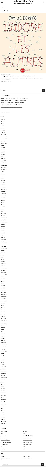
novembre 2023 (4, 191)
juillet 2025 (3, 147)
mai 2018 (2, 333)
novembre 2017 (4, 347)
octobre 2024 (3, 167)
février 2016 (3, 393)
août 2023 (3, 198)
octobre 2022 (3, 220)
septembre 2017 (4, 351)
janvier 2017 (3, 368)
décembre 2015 (4, 397)
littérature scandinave (27, 444)
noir (1, 446)
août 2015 (3, 406)
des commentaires (5, 458)
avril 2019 (3, 312)
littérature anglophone (5, 440)
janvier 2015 (3, 421)
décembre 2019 (4, 294)
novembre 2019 (4, 296)
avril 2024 (3, 180)
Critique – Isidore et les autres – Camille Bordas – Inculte (18, 76)
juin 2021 (2, 255)
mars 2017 (3, 364)
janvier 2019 (3, 318)
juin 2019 (2, 307)
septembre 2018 (4, 325)
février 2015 (3, 419)
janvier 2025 (3, 160)
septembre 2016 (4, 377)
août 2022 (3, 224)
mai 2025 (2, 152)
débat (2, 433)
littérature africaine (26, 438)
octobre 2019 (3, 298)
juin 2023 (2, 202)
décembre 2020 (4, 268)
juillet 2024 (3, 174)
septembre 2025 (4, 143)
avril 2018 (3, 336)
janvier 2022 (3, 239)
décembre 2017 (4, 344)
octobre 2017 (3, 349)
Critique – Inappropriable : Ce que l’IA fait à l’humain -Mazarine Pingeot (14, 98)
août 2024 (3, 171)
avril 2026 (3, 127)
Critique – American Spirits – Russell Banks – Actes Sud (11, 107)
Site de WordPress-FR (27, 458)
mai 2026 (2, 125)
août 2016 (3, 379)
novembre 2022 (4, 217)
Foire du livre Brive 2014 (27, 435)
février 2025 (3, 158)
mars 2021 (3, 261)
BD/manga (25, 431)
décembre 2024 (4, 163)
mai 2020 (2, 283)
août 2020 (3, 276)
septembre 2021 (4, 248)
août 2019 (3, 303)
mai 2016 (2, 386)
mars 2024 (3, 182)
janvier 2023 (3, 213)
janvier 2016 (3, 395)
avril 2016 (3, 388)
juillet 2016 (3, 382)
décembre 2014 (4, 423)
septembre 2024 (4, 169)
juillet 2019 (3, 305)
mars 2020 (3, 287)
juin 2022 (2, 228)
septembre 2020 (4, 274)
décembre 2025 (4, 136)
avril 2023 (3, 206)
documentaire (3, 435)
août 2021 (3, 250)
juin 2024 (2, 176)
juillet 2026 (3, 121)
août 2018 (3, 327)
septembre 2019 (4, 301)
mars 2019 (3, 314)
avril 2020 (3, 285)
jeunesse (2, 438)
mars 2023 (3, 209)
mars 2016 (3, 390)
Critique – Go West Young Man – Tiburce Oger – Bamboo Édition (13, 100)
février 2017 (3, 366)
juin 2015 (2, 410)
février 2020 (3, 290)
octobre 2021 (3, 246)
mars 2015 (3, 417)
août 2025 (3, 145)
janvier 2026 (3, 134)
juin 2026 (2, 123)
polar (24, 446)
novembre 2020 (4, 270)
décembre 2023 (4, 189)
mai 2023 (2, 204)
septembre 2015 (4, 403)
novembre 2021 (4, 244)
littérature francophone (5, 74)
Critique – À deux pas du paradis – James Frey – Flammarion (12, 102)
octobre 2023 (3, 193)
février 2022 (3, 237)
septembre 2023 (4, 195)
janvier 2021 (3, 265)
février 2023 (3, 211)
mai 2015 (2, 412)
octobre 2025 (3, 141)
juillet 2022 (3, 226)
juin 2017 (2, 358)
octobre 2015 (3, 401)
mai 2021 (2, 257)
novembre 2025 (4, 138)
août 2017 (3, 353)
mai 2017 (2, 360)
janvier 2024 (3, 187)
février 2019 (3, 316)
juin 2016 (2, 384)
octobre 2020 (3, 272)
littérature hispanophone (28, 442)
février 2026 (3, 132)
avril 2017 (3, 362)
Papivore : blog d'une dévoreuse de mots (23, 2)
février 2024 (3, 184)
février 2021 (3, 263)
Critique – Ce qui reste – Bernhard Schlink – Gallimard (11, 104)
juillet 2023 (3, 200)
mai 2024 (2, 178)
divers (24, 433)
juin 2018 (2, 331)
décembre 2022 (4, 215)
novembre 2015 (4, 399)
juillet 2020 (3, 279)
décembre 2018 (4, 320)
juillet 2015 (3, 408)
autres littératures (4, 431)
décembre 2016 (4, 371)
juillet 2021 (3, 252)
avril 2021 (3, 259)
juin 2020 (2, 281)
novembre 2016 (4, 373)
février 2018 (3, 340)
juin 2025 (2, 149)
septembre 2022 (4, 222)
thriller (24, 448)
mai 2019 (2, 309)
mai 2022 (2, 230)
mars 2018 (3, 338)
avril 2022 (3, 233)
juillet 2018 (3, 329)
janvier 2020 (3, 292)
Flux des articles (27, 456)
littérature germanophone (6, 442)
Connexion (3, 456)
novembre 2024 (4, 165)
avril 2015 (3, 414)
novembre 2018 (4, 322)
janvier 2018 (3, 342)
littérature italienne (4, 444)
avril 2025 (3, 154)
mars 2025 (3, 156)
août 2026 (3, 119)
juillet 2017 (3, 355)
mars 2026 (3, 130)
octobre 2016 (3, 375)
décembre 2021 (4, 241)
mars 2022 (3, 235)
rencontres (3, 448)
